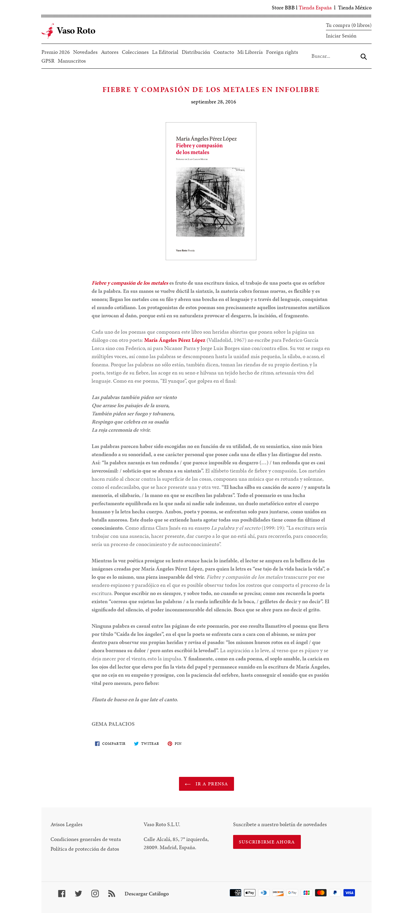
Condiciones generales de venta (85, 839)
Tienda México (355, 7)
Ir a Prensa (211, 783)
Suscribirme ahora (267, 841)
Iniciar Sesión (341, 35)
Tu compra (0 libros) (349, 25)
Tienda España (315, 7)
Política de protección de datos (84, 848)
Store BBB (283, 7)
